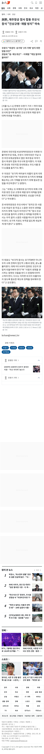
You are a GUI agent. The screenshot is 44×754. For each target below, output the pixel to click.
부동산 (16, 697)
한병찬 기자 (9, 32)
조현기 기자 (22, 32)
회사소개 (5, 716)
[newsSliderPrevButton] (35, 570)
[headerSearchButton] (32, 2)
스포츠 (5, 659)
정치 (3, 14)
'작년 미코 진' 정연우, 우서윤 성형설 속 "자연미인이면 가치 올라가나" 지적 (20, 597)
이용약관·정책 (29, 716)
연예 (4, 630)
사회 (16, 687)
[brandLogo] (6, 2)
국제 (38, 687)
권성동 (29, 348)
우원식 (5, 348)
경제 (27, 687)
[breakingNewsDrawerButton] (36, 2)
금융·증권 (38, 692)
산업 (5, 697)
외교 (16, 692)
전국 (5, 692)
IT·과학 (27, 697)
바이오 (38, 697)
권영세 (21, 348)
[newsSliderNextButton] (40, 570)
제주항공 (6, 352)
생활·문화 (5, 701)
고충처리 (39, 716)
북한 (27, 692)
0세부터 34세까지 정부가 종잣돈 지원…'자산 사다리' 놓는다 (16, 368)
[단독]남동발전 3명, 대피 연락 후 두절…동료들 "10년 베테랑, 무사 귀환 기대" (20, 618)
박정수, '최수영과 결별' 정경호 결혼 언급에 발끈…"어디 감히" (20, 577)
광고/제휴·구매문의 (16, 716)
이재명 (13, 348)
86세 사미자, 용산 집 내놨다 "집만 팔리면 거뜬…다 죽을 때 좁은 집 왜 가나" (19, 587)
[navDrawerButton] (40, 2)
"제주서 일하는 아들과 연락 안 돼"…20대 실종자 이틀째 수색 (19, 608)
